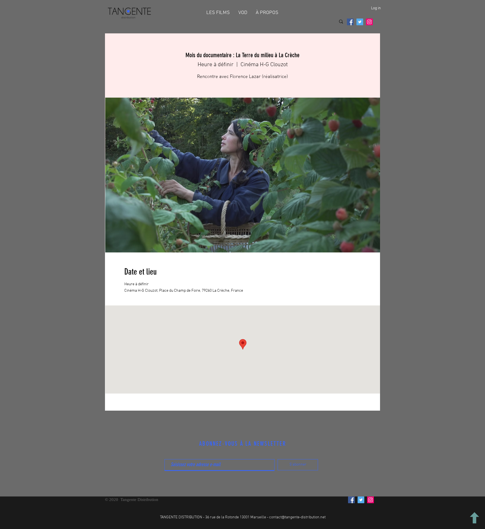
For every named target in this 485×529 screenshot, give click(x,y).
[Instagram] (369, 22)
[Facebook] (350, 22)
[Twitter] (359, 22)
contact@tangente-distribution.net (297, 517)
